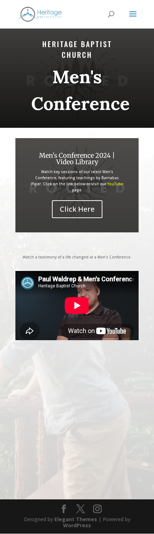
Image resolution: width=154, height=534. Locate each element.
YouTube (115, 183)
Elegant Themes (75, 519)
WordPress (77, 525)
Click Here (77, 209)
